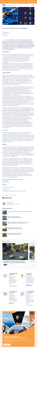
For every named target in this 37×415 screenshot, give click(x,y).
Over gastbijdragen (12, 285)
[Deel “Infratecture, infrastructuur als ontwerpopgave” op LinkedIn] (9, 198)
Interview (9, 264)
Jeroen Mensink (6, 32)
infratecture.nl (6, 188)
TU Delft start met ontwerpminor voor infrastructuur (14, 190)
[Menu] (33, 5)
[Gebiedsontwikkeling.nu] (16, 5)
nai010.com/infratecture (8, 187)
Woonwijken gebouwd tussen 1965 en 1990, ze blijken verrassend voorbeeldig (15, 228)
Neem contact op (29, 305)
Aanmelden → (7, 344)
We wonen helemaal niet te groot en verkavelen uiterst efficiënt (19, 211)
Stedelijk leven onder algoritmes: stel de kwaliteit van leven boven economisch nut (14, 262)
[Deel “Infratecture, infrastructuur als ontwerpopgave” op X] (3, 198)
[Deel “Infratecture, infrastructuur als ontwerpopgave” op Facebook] (7, 198)
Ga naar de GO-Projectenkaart (29, 285)
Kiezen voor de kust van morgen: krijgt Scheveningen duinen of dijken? (14, 217)
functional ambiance (12, 136)
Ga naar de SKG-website (12, 303)
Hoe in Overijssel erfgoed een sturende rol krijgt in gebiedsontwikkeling (15, 234)
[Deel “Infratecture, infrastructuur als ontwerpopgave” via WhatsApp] (5, 198)
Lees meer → (30, 1)
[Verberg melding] (35, 2)
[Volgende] (34, 241)
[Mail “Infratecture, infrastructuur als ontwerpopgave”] (11, 198)
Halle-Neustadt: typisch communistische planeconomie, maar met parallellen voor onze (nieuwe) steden (18, 223)
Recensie (4, 39)
